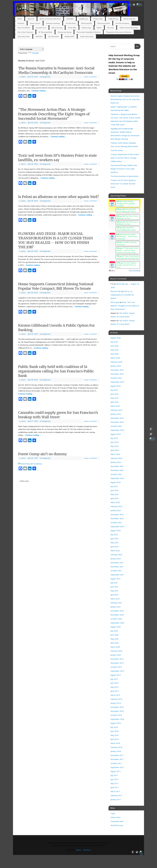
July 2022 (114, 534)
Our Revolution (53, 36)
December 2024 (117, 418)
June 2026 (114, 346)
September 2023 (117, 478)
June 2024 (114, 442)
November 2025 (117, 374)
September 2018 (117, 719)
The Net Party (71, 23)
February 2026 (116, 362)
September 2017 (117, 767)
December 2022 (117, 514)
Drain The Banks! (23, 28)
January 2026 (116, 366)
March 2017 (115, 791)
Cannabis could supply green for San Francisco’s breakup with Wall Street (58, 414)
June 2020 (114, 635)
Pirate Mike (72, 28)
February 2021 (116, 603)
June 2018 (114, 731)
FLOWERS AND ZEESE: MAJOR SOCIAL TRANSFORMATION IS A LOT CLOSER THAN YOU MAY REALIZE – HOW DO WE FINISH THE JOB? (55, 240)
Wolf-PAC (39, 36)
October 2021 (116, 570)
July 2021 (114, 582)
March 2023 (115, 502)
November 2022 (117, 518)
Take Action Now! (23, 36)
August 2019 (116, 675)
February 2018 (116, 747)
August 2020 (116, 627)
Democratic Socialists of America (89, 32)
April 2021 (115, 595)
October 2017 (116, 763)
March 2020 (115, 647)
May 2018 (114, 735)
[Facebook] (127, 5)
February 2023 (116, 506)
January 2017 (116, 799)
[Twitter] (134, 5)
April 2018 (115, 739)
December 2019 (117, 659)
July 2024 (114, 438)
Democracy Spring (64, 32)
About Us (30, 19)
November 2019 (117, 663)
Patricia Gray (86, 28)
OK (137, 46)
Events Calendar (130, 19)
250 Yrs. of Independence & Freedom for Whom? (122, 294)
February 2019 (116, 699)
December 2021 (117, 562)
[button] (112, 270)
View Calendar (134, 270)
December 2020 (117, 611)
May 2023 (114, 494)
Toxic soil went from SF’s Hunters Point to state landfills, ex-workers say (57, 157)
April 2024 (115, 450)
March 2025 (115, 406)
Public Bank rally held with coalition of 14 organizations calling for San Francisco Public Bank (56, 371)
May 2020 (114, 639)
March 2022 (115, 550)
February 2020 (116, 651)
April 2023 (115, 498)
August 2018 (116, 723)
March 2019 (115, 695)
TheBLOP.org (113, 19)
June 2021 (114, 587)
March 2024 (115, 454)
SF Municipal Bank (45, 32)
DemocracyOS (86, 23)
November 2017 (117, 759)
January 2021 (116, 607)
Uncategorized (45, 77)
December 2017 (117, 755)
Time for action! (117, 150)
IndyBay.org (83, 19)
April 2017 (115, 787)
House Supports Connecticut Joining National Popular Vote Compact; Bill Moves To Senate (55, 286)
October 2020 (116, 619)
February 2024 (116, 458)
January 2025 (116, 414)
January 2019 (116, 703)
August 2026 (116, 338)
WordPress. (87, 850)
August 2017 (116, 771)
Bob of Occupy (57, 28)
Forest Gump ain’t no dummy (42, 454)
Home (19, 19)
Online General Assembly (129, 28)
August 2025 (116, 386)
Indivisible (70, 19)
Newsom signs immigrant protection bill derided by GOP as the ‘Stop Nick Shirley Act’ (125, 99)
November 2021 (117, 566)
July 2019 (114, 679)
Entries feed (115, 817)
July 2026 (114, 342)
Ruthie (99, 28)
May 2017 (114, 783)
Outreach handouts (53, 23)
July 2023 (114, 486)
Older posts (24, 481)
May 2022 (114, 542)
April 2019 (115, 691)
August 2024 (116, 434)
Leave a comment (90, 77)
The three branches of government (124, 176)
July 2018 (114, 727)
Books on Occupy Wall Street (50, 19)
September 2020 (117, 623)
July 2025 (114, 390)
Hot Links (110, 28)
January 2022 (116, 558)
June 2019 (114, 683)
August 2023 (116, 482)
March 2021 (115, 599)
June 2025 (114, 394)
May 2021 (114, 591)
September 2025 (117, 382)
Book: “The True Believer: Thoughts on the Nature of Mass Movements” (125, 305)
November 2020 (117, 615)
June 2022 (114, 538)
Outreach (20, 23)
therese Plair (116, 291)
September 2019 (117, 671)
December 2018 (117, 707)
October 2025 (116, 378)
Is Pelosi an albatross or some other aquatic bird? (58, 197)
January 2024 (116, 462)
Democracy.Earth (103, 23)
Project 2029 (98, 19)
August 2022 (116, 530)
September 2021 (117, 574)
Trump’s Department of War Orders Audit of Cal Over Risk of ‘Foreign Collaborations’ (125, 157)
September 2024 (117, 430)
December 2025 (117, 370)
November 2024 (117, 422)
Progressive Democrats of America (118, 32)
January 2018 (116, 751)
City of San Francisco (25, 32)
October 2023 (116, 474)
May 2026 (114, 350)
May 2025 (114, 398)
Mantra (78, 850)
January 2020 (116, 655)
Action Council (35, 23)
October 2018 (116, 715)
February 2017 (116, 795)
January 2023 (116, 510)
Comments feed (117, 821)
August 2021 (116, 578)
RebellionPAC (69, 36)
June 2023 (114, 490)
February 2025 (116, 410)
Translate (35, 53)
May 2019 (114, 687)
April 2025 (115, 402)
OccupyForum (41, 28)
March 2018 (115, 743)
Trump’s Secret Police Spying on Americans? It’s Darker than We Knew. (123, 183)
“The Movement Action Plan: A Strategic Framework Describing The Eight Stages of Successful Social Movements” (54, 114)
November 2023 (117, 470)
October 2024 (116, 426)
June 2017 (114, 779)
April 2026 (115, 354)
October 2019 (116, 667)
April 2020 (115, 643)
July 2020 (114, 631)
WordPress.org (117, 825)
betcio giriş (115, 302)
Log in (113, 813)
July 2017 (114, 775)
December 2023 (117, 466)
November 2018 (117, 711)
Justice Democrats (86, 36)
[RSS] (139, 5)
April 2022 (115, 546)
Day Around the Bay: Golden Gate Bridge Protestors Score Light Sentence (124, 168)
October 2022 (116, 522)
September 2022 (117, 526)
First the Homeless (122, 23)
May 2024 (114, 446)
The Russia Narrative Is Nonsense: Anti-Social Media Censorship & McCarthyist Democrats (56, 70)
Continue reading (39, 91)
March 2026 (115, 358)
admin (23, 77)
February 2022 (116, 554)
